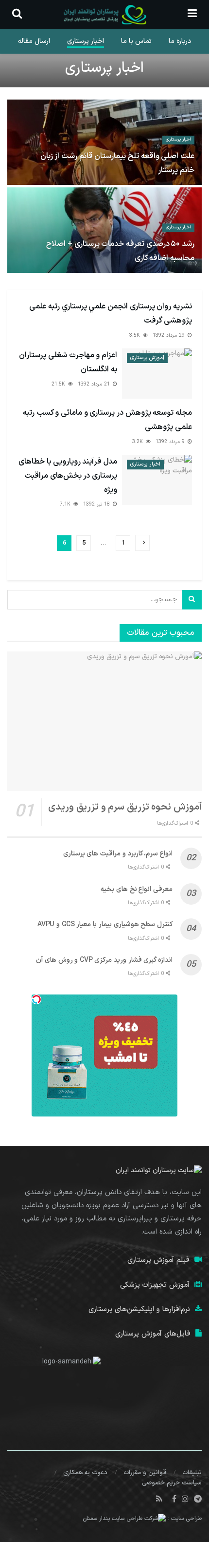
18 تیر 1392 (97, 504)
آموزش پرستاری (147, 358)
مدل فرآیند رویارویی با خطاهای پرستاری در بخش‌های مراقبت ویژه (67, 476)
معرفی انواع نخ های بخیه (137, 889)
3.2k (138, 442)
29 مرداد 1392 (170, 335)
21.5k (59, 384)
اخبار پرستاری (85, 41)
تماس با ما (136, 41)
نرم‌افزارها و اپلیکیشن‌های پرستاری (139, 1309)
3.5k (135, 335)
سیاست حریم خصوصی (172, 1483)
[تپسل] (36, 999)
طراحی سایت (186, 1519)
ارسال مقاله (34, 41)
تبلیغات (192, 1473)
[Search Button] (192, 599)
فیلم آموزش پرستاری (158, 1260)
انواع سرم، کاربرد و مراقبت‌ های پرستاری (118, 854)
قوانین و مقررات (144, 1473)
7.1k (66, 504)
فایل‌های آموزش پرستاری (153, 1333)
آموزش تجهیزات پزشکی (155, 1285)
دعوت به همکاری (85, 1473)
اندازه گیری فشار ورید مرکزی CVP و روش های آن (104, 960)
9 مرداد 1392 (171, 442)
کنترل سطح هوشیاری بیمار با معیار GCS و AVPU (105, 924)
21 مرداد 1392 (95, 384)
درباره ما (180, 41)
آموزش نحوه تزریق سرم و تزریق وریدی (125, 807)
